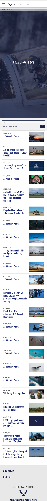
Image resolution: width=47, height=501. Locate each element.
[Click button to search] (42, 126)
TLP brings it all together (14, 393)
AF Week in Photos (11, 136)
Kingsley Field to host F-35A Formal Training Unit (14, 212)
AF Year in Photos (11, 178)
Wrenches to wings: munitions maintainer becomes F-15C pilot (12, 438)
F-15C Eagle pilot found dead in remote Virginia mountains (13, 422)
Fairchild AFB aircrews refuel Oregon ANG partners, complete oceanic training (15, 297)
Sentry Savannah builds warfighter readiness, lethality (13, 253)
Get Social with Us (23, 487)
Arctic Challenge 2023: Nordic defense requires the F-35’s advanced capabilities (13, 196)
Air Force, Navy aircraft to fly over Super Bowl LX (14, 167)
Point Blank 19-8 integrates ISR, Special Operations (13, 314)
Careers (7, 477)
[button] (3, 4)
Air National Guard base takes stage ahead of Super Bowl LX (15, 152)
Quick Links (8, 471)
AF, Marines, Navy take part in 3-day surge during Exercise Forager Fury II (15, 454)
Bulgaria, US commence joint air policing (13, 408)
